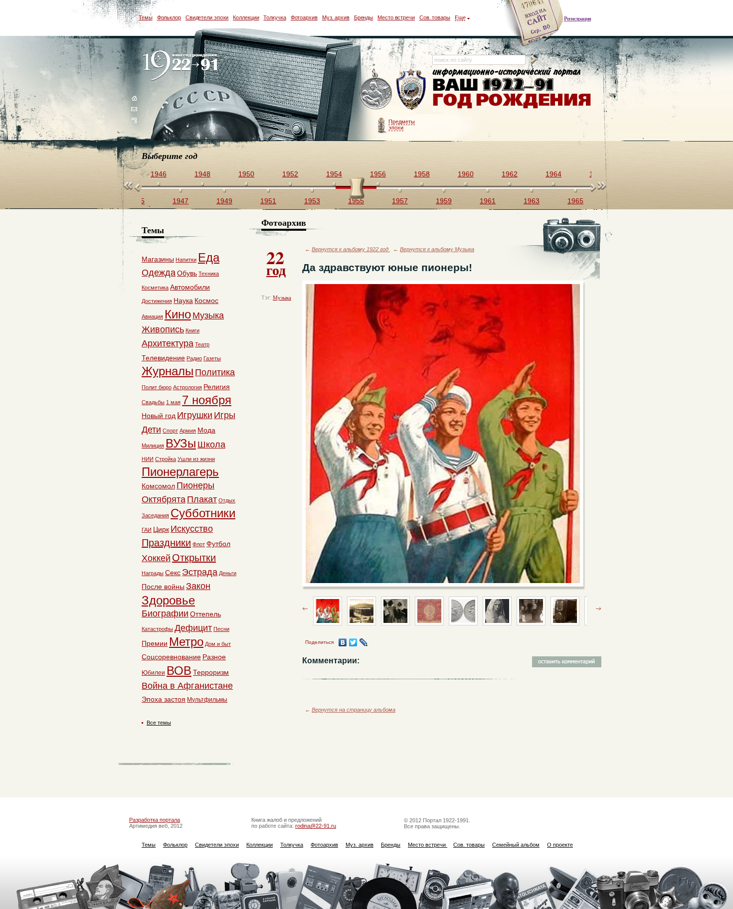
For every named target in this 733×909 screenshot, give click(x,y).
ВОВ (179, 670)
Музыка (282, 298)
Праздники (166, 542)
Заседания (155, 515)
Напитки (186, 260)
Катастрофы (157, 629)
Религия (216, 387)
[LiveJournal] (364, 642)
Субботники (203, 513)
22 (276, 262)
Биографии (165, 613)
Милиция (153, 446)
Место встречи (396, 17)
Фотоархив (304, 17)
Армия (188, 431)
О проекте (560, 845)
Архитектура (167, 343)
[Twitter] (353, 642)
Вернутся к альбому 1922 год (351, 249)
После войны (163, 587)
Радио (194, 358)
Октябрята (163, 499)
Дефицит (193, 628)
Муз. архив (336, 17)
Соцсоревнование (171, 657)
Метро (186, 641)
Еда (208, 257)
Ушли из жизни (196, 459)
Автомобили (190, 287)
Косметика (155, 288)
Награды (153, 573)
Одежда (159, 273)
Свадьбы (153, 402)
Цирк (161, 529)
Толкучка (274, 17)
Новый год (159, 416)
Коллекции (246, 17)
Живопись (163, 329)
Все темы (159, 723)
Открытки (194, 557)
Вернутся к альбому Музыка (437, 249)
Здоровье (168, 600)
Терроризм (211, 672)
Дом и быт (218, 644)
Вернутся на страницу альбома (353, 710)
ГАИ (147, 530)
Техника (208, 274)
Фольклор (169, 17)
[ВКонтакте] (343, 642)
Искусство (192, 529)
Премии (155, 643)
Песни (221, 629)
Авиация (152, 316)
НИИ (148, 459)
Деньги (227, 573)
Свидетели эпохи (207, 17)
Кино (178, 314)
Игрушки (194, 415)
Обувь (187, 273)
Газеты (212, 358)
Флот (198, 544)
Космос (206, 300)
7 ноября (206, 400)
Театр (202, 344)
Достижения (157, 301)
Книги (192, 330)
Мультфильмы (207, 699)
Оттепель (205, 614)
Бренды (363, 17)
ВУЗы (181, 443)
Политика (215, 372)
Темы (146, 17)
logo (182, 66)
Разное (214, 657)
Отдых (226, 500)
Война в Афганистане (187, 686)
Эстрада (199, 572)
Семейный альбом (516, 845)
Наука (183, 300)
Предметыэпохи (401, 125)
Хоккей (156, 558)
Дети (151, 430)
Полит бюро (157, 387)
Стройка (165, 459)
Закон (198, 586)
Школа (211, 445)
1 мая (173, 402)
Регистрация (577, 18)
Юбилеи (153, 672)
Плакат (202, 499)
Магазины (158, 259)
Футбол (218, 544)
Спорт (170, 431)
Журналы (167, 371)
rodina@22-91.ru (315, 826)
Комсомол (158, 486)
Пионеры (195, 485)
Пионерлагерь (180, 471)
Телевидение (163, 358)
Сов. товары (434, 17)
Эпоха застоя (163, 699)
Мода (206, 430)
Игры (224, 415)
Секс (173, 573)
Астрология (187, 387)
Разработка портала (154, 820)
